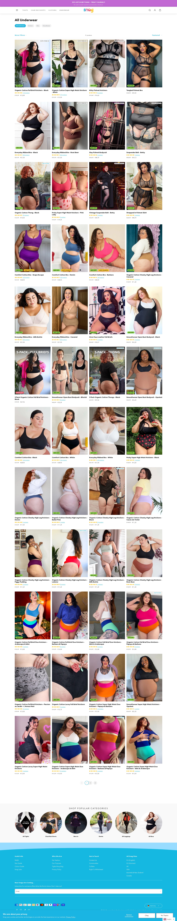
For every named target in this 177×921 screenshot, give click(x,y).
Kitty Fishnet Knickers (98, 90)
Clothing (52, 10)
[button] (17, 10)
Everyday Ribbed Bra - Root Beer (65, 152)
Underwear (64, 10)
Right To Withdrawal (96, 869)
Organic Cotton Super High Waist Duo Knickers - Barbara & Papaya (104, 768)
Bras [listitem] (38, 25)
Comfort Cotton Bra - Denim (63, 275)
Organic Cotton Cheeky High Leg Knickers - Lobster (69, 581)
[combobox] (169, 919)
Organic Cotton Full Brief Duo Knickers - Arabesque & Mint (31, 643)
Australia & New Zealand (134, 872)
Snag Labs (18, 869)
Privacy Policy (70, 917)
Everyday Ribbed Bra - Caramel (64, 337)
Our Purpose (56, 863)
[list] (88, 25)
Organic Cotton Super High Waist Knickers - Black (69, 91)
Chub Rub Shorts (38, 10)
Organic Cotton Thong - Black (27, 213)
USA (127, 869)
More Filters (20, 35)
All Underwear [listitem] (20, 25)
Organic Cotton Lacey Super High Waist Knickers (31, 768)
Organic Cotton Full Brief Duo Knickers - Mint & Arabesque (105, 643)
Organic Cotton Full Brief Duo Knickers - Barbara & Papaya (68, 643)
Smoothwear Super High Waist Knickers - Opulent (143, 705)
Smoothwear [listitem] (46, 25)
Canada (129, 876)
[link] (155, 10)
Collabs (91, 866)
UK (127, 866)
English (169, 919)
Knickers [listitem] (30, 25)
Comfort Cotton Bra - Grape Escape (29, 275)
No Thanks (164, 915)
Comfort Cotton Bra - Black (26, 457)
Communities (93, 863)
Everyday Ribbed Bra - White (101, 457)
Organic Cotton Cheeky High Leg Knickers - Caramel (144, 276)
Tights (25, 10)
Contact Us (93, 860)
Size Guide (18, 863)
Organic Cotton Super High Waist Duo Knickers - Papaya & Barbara (104, 705)
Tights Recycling (57, 866)
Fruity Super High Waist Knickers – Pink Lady (68, 214)
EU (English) (130, 860)
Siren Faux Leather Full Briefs (100, 337)
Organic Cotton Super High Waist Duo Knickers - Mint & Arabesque (142, 768)
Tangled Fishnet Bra (134, 90)
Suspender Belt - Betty (135, 152)
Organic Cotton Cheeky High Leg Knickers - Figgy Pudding (32, 581)
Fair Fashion (56, 860)
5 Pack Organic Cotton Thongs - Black (104, 397)
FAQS (17, 860)
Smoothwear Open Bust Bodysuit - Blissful (69, 397)
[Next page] (95, 783)
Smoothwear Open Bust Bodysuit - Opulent (144, 397)
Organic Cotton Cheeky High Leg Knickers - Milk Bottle (107, 581)
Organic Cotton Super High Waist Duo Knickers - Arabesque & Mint (67, 768)
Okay (147, 915)
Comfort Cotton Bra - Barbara (101, 275)
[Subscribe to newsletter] (160, 891)
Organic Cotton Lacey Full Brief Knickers (68, 704)
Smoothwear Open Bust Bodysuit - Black (143, 337)
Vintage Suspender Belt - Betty (102, 213)
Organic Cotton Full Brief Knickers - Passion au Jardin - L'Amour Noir (32, 705)
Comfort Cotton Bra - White (63, 457)
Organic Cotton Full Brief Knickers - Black (31, 90)
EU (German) (130, 863)
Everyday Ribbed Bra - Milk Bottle (28, 337)
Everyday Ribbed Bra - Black (26, 152)
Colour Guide (19, 866)
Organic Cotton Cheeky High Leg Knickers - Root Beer (144, 581)
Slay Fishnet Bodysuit (98, 152)
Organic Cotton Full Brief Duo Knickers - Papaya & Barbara (142, 643)
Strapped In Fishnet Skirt (136, 213)
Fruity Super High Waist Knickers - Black (142, 457)
